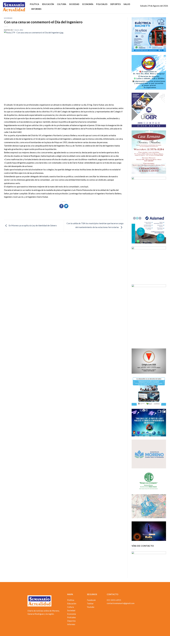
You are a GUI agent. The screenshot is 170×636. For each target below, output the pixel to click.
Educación (48, 4)
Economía (87, 4)
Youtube (90, 607)
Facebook (91, 600)
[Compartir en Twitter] (66, 206)
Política (34, 4)
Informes (36, 9)
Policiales (101, 4)
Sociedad (74, 4)
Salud (127, 4)
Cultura (61, 4)
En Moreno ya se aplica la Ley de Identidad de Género (32, 225)
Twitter (90, 603)
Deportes (115, 4)
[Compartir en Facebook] (61, 206)
